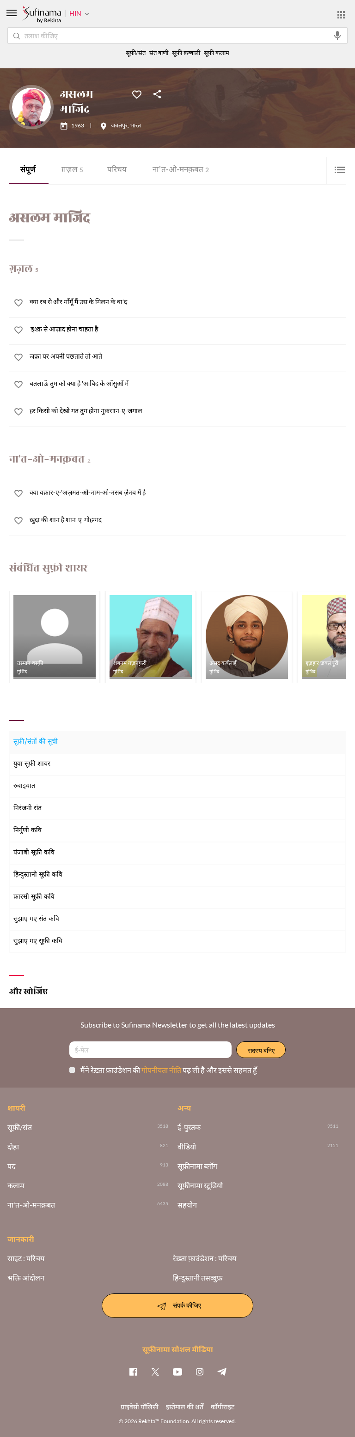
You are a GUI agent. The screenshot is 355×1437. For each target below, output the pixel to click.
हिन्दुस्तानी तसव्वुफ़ (197, 1277)
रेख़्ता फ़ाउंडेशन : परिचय (204, 1258)
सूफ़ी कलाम (216, 52)
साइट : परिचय (25, 1258)
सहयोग (187, 1205)
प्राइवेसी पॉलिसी (140, 1407)
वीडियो (187, 1146)
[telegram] (221, 1371)
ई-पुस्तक (189, 1127)
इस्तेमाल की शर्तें (184, 1407)
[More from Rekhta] (341, 15)
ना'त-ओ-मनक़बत (181, 170)
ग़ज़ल (72, 170)
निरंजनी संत (27, 808)
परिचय (117, 170)
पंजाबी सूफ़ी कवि (34, 852)
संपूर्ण (28, 170)
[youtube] (177, 1371)
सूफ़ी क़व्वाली (186, 52)
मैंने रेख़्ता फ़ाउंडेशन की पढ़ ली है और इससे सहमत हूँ (168, 1069)
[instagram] (199, 1371)
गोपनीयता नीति (162, 1069)
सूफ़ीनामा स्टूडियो (200, 1185)
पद (11, 1166)
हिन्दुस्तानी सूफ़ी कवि (37, 875)
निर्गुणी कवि (27, 830)
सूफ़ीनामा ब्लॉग (197, 1166)
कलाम (15, 1185)
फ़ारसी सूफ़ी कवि (34, 897)
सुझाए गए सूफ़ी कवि (37, 941)
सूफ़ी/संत (136, 52)
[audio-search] (337, 35)
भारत (135, 126)
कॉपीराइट (222, 1407)
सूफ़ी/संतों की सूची (35, 742)
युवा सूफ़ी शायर (31, 764)
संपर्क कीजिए (187, 1304)
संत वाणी (158, 52)
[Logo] (41, 15)
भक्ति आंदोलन (25, 1277)
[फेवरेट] (137, 93)
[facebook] (133, 1371)
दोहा (13, 1146)
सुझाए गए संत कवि (36, 919)
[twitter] (155, 1371)
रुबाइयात (24, 786)
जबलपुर (119, 126)
